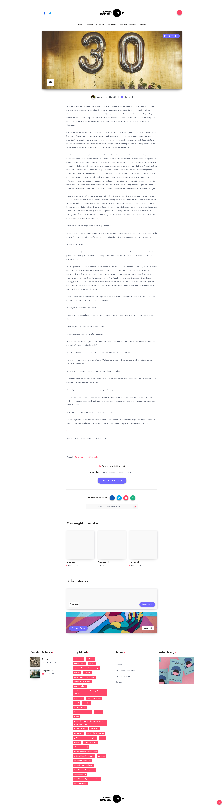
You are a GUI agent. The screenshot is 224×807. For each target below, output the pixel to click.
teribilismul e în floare (82, 761)
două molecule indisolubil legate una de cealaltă (89, 692)
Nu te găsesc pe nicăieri (106, 25)
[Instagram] (55, 13)
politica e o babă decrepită (85, 738)
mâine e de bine (80, 729)
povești (77, 742)
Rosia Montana (91, 742)
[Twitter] (50, 13)
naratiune (94, 729)
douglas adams (80, 686)
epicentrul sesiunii (94, 698)
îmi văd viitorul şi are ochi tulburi (87, 779)
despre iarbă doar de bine (84, 677)
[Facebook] (44, 13)
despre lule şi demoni (82, 682)
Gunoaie (45, 659)
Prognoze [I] (135, 562)
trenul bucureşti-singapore (84, 770)
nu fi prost (78, 733)
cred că (122, 466)
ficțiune (98, 712)
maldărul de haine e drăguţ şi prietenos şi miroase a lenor (89, 722)
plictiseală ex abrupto (95, 733)
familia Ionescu (80, 707)
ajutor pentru (79, 663)
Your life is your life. (75, 431)
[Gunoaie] (35, 662)
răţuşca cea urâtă (81, 747)
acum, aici (70, 562)
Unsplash (93, 457)
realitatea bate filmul (125, 472)
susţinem (101, 756)
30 (101, 472)
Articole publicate (128, 25)
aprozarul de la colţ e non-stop (86, 668)
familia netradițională (82, 712)
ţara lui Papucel (80, 783)
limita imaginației (109, 472)
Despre (89, 25)
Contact (142, 25)
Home (80, 25)
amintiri (115, 466)
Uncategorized (80, 774)
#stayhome (106, 466)
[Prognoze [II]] (35, 673)
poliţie (102, 738)
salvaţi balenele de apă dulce (85, 751)
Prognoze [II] (103, 562)
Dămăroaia (78, 698)
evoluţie (86, 703)
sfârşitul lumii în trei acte (84, 756)
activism (90, 659)
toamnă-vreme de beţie (83, 765)
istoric (76, 716)
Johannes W (80, 457)
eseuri (76, 703)
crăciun (87, 673)
